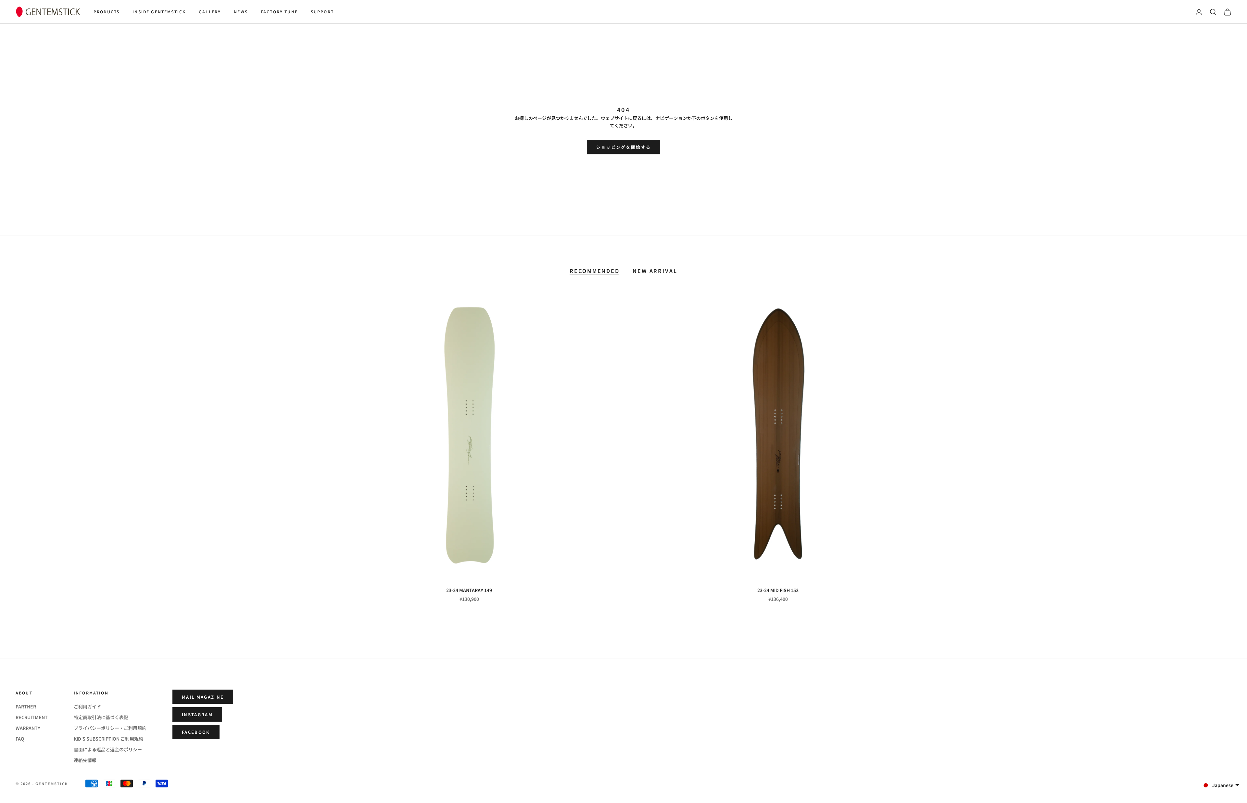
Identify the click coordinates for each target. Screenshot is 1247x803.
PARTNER (26, 706)
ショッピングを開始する (623, 147)
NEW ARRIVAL (655, 271)
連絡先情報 (85, 760)
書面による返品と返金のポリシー (108, 749)
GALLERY (210, 11)
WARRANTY (28, 728)
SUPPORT (322, 11)
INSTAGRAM (197, 714)
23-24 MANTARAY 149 (469, 590)
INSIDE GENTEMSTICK (159, 11)
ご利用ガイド (87, 706)
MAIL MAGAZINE (203, 697)
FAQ (20, 738)
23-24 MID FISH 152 (778, 590)
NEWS (241, 11)
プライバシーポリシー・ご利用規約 (110, 728)
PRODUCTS (107, 11)
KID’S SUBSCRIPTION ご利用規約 (108, 738)
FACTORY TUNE (279, 11)
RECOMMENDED (595, 271)
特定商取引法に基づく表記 (101, 717)
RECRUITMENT (32, 717)
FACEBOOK (196, 732)
